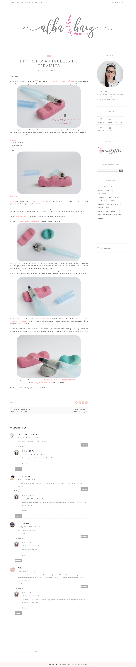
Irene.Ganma (24, 476)
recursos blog (103, 211)
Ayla (20, 568)
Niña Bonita (44, 70)
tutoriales (117, 214)
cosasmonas (24, 523)
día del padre (102, 193)
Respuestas (20, 446)
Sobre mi (19, 2)
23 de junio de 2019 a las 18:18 (33, 546)
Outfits (117, 186)
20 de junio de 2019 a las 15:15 (29, 571)
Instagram (101, 122)
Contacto (29, 2)
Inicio (12, 2)
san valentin (114, 211)
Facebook (119, 122)
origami (100, 207)
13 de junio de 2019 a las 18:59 (33, 499)
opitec (117, 204)
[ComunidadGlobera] (104, 248)
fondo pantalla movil (105, 197)
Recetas (44, 2)
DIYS (36, 2)
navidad (109, 204)
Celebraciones (102, 186)
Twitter (110, 122)
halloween (111, 200)
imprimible (101, 204)
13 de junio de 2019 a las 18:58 (33, 454)
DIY (49, 56)
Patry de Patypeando (29, 435)
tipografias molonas (104, 214)
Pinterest (101, 130)
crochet (108, 190)
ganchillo (101, 200)
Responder (84, 444)
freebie (117, 197)
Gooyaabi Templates (82, 664)
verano (100, 218)
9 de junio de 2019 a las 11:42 (28, 479)
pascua (108, 207)
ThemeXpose (62, 664)
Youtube (110, 130)
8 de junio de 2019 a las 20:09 (28, 438)
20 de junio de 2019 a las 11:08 (29, 527)
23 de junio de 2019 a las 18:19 (33, 596)
